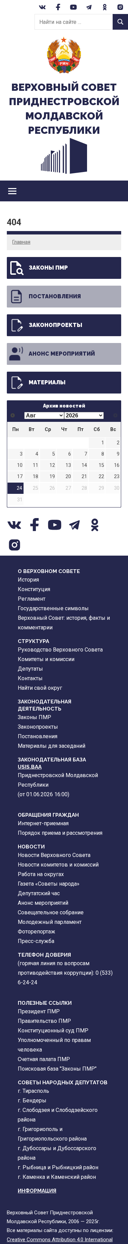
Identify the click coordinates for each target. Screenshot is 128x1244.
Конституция (34, 589)
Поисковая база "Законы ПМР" (57, 1069)
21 (84, 477)
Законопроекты (55, 325)
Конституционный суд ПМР (53, 1030)
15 (101, 465)
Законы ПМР (48, 267)
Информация (37, 1191)
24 (19, 488)
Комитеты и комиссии (46, 659)
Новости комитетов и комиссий (58, 864)
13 (68, 465)
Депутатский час (39, 893)
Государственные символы (53, 608)
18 (35, 477)
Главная (21, 242)
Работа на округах (41, 874)
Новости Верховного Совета (54, 855)
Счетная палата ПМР (44, 1059)
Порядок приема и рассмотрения (60, 833)
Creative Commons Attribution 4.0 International (60, 1239)
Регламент (31, 599)
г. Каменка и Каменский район (57, 1177)
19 (52, 477)
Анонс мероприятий (62, 354)
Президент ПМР (39, 1011)
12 (52, 465)
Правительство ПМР (44, 1021)
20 (68, 477)
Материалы (47, 382)
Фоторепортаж (36, 931)
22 (101, 477)
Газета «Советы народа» (49, 884)
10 (20, 465)
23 (116, 477)
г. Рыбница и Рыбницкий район (58, 1167)
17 (20, 477)
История (28, 579)
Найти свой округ (40, 688)
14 (84, 465)
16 (116, 465)
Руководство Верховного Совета (60, 649)
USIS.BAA (30, 767)
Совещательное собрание (51, 912)
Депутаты (30, 669)
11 (35, 465)
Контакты (30, 678)
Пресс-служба (36, 941)
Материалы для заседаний (51, 746)
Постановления (55, 296)
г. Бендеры (32, 1100)
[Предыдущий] (13, 415)
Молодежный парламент (50, 922)
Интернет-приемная (43, 823)
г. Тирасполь (33, 1091)
